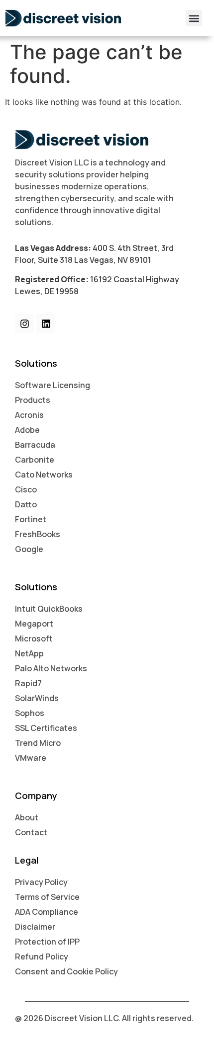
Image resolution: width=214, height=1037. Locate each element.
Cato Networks (44, 474)
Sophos (29, 713)
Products (32, 400)
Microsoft (34, 638)
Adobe (27, 429)
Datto (26, 504)
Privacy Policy (41, 882)
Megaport (34, 623)
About (26, 817)
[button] (194, 18)
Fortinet (30, 519)
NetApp (29, 653)
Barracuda (35, 444)
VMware (30, 757)
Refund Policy (41, 956)
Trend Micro (38, 742)
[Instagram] (24, 323)
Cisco (26, 489)
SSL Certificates (46, 727)
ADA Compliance (46, 911)
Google (29, 549)
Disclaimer (35, 926)
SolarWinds (37, 698)
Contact (31, 832)
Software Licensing (52, 385)
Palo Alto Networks (51, 668)
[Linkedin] (45, 323)
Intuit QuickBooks (49, 608)
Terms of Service (47, 896)
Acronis (29, 414)
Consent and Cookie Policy (66, 971)
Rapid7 (28, 683)
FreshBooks (37, 534)
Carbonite (34, 459)
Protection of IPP (47, 941)
